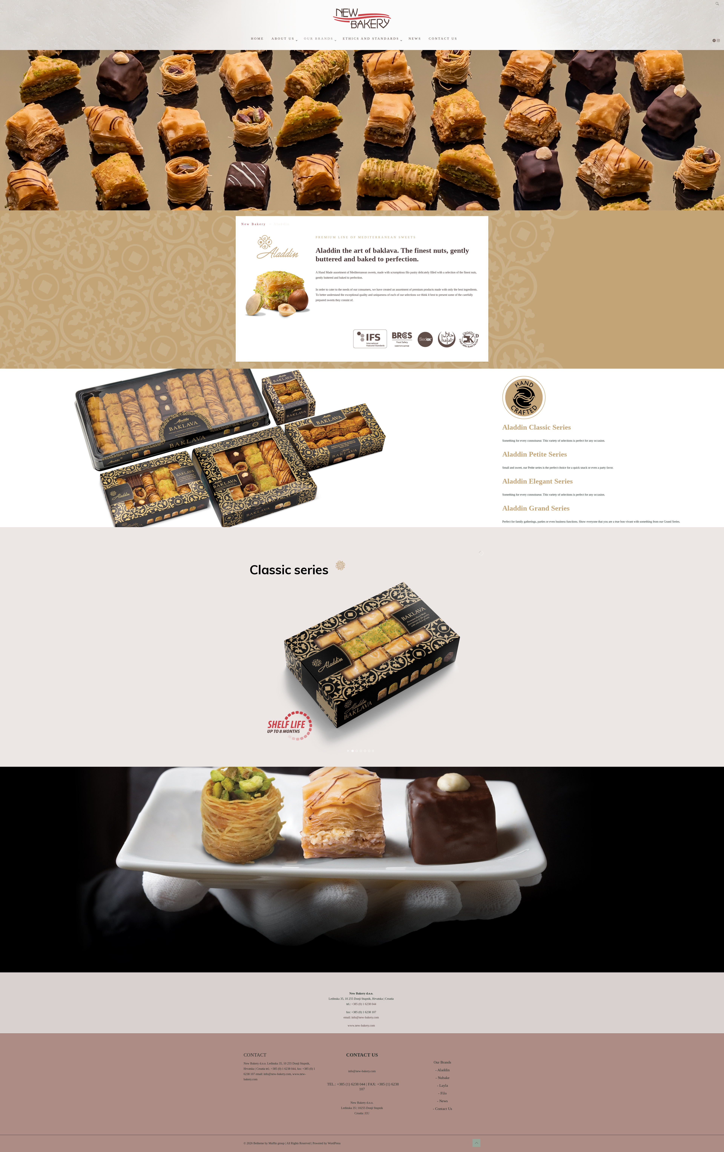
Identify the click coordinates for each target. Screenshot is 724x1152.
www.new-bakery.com (361, 1025)
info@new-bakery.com (362, 1071)
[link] (284, 48)
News (443, 1101)
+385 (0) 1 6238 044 (363, 1004)
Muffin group (276, 1143)
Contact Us (443, 1109)
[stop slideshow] (373, 751)
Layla (443, 1085)
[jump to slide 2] (357, 751)
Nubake (443, 1078)
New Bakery (253, 224)
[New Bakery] (362, 28)
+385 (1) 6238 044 (351, 1084)
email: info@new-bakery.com (361, 1017)
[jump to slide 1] (352, 751)
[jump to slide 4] (365, 751)
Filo (443, 1093)
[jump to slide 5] (369, 751)
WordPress (334, 1143)
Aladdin (443, 1070)
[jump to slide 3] (361, 751)
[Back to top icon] (476, 1143)
